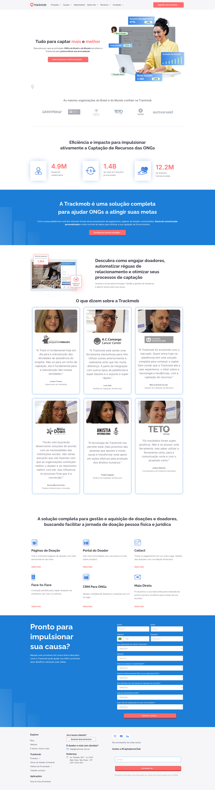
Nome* (119, 625)
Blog (32, 740)
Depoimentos (79, 5)
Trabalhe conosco (37, 770)
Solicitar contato (149, 716)
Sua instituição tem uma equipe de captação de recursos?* (139, 683)
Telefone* (120, 634)
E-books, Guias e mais (39, 748)
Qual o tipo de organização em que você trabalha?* (136, 703)
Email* (153, 625)
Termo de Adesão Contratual (42, 762)
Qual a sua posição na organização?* (130, 664)
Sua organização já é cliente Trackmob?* (132, 644)
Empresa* (154, 634)
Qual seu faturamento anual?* (128, 693)
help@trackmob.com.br (80, 749)
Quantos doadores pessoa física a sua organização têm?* (138, 673)
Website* (120, 654)
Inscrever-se (147, 768)
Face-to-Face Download (40, 781)
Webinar (33, 744)
